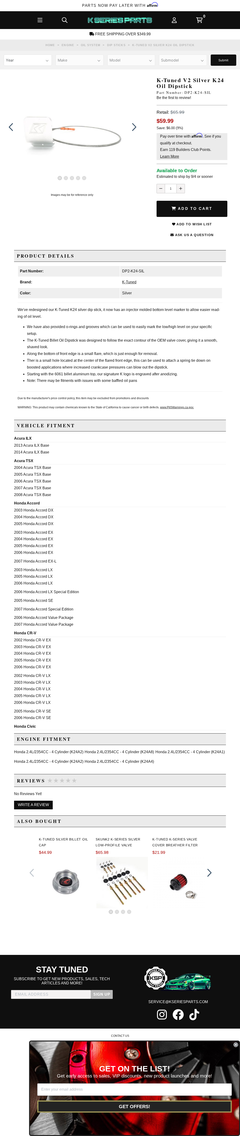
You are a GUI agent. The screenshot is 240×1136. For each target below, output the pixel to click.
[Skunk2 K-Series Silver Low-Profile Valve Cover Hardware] (122, 882)
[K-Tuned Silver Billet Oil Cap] (65, 883)
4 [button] (78, 178)
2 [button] (66, 178)
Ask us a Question (194, 235)
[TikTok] (194, 1014)
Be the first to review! (174, 98)
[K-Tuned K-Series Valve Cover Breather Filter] (179, 882)
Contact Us (120, 1035)
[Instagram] (162, 1014)
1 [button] (60, 178)
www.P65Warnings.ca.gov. (177, 407)
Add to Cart (194, 209)
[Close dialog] (235, 1044)
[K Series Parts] (120, 20)
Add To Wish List (194, 224)
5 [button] (84, 178)
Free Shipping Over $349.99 (122, 34)
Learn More (169, 156)
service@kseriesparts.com (178, 1002)
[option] (72, 127)
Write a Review (33, 805)
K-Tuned (129, 282)
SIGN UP (101, 994)
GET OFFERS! (134, 1106)
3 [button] (72, 178)
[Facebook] (178, 1014)
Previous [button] (10, 127)
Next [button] (133, 127)
